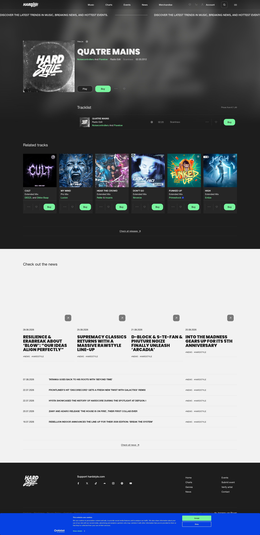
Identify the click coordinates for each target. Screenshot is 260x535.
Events (127, 4)
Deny (197, 524)
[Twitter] (87, 483)
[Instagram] (113, 483)
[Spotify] (122, 483)
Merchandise (165, 4)
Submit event (228, 482)
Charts (108, 4)
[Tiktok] (96, 483)
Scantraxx (128, 59)
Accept (196, 518)
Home (188, 477)
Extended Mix (31, 194)
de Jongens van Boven (225, 513)
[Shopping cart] (196, 4)
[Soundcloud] (104, 483)
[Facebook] (78, 483)
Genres (189, 487)
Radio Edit (97, 122)
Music (91, 4)
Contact (226, 491)
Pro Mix (64, 194)
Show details (77, 531)
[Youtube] (131, 483)
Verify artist (227, 487)
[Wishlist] (190, 4)
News (145, 4)
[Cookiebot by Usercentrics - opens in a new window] (59, 531)
